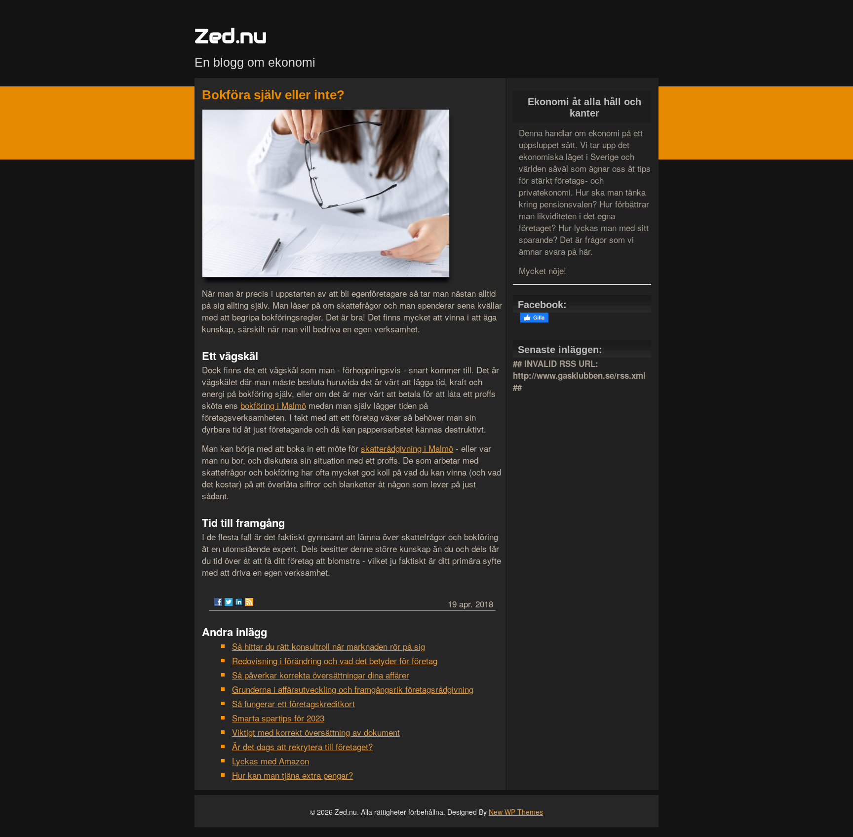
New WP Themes (516, 812)
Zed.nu (230, 35)
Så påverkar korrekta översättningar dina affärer (320, 675)
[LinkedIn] (239, 602)
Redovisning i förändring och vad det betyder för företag (334, 660)
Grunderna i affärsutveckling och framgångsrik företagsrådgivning (352, 689)
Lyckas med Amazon (270, 761)
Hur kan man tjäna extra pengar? (292, 775)
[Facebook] (218, 602)
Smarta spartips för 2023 (278, 718)
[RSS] (249, 602)
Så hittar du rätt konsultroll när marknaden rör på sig (328, 646)
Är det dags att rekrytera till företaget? (302, 746)
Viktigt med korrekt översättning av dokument (316, 732)
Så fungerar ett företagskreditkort (293, 703)
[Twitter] (229, 602)
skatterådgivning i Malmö (407, 448)
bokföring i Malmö (273, 405)
